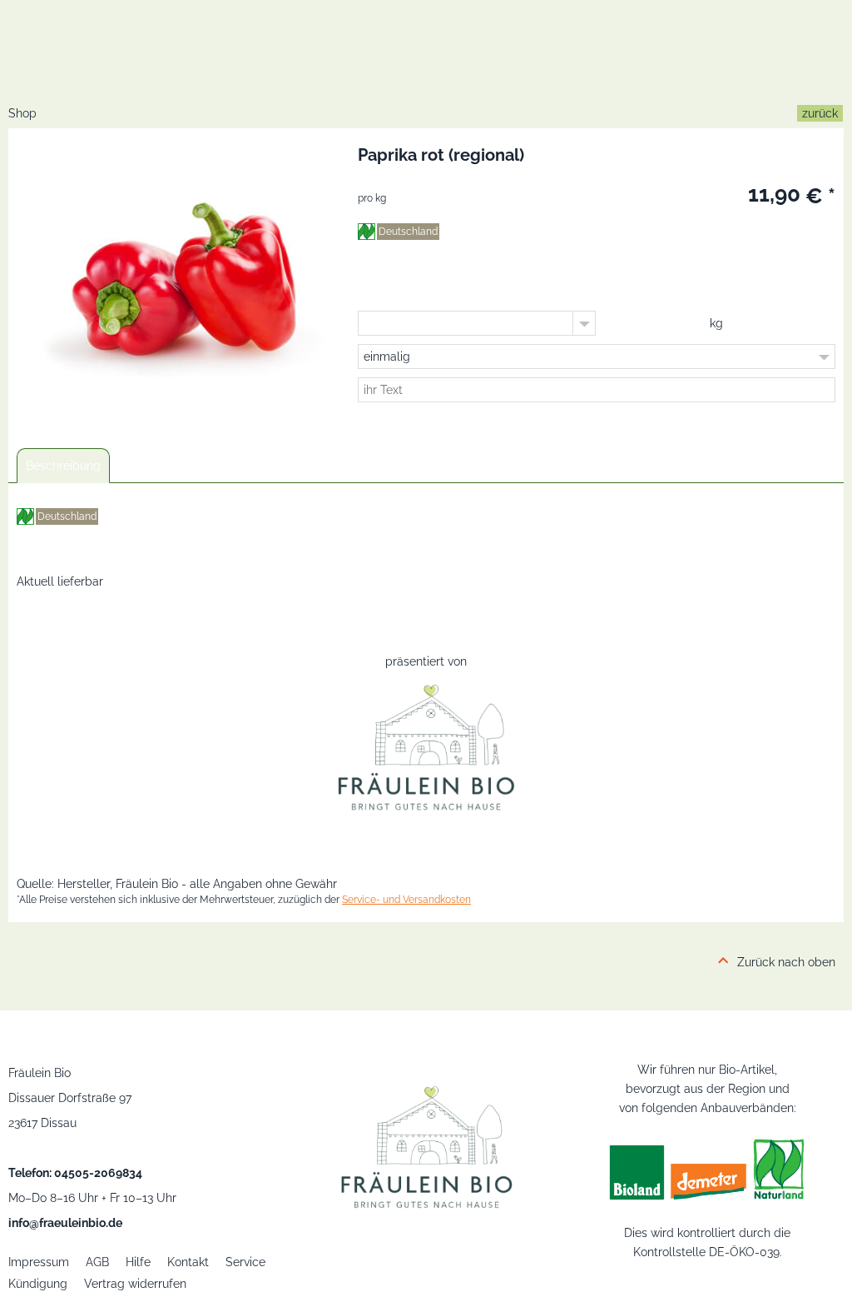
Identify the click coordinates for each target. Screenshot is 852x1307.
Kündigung (37, 1283)
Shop (22, 113)
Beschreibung (63, 465)
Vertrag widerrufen (135, 1283)
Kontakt (188, 1262)
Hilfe (138, 1262)
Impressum (38, 1262)
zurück (820, 113)
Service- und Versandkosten (406, 899)
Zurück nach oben (786, 962)
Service (245, 1262)
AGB (97, 1262)
